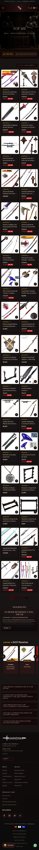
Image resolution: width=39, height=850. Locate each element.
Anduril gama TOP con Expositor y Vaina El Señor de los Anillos (28, 93)
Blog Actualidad (18, 773)
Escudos (4, 773)
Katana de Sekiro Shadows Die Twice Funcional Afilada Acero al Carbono (9, 192)
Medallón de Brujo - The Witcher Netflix (9, 489)
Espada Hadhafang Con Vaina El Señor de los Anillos (28, 423)
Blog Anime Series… (20, 776)
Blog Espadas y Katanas (21, 782)
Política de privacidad (19, 834)
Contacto (4, 799)
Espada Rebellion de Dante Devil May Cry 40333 (28, 325)
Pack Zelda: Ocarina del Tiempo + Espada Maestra (10, 292)
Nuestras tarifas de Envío (9, 805)
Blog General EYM (19, 770)
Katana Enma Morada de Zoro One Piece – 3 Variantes (10, 93)
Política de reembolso (19, 831)
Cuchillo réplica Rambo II (26, 389)
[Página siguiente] (27, 597)
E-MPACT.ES (31, 824)
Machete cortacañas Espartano (9, 456)
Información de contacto (19, 843)
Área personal (6, 796)
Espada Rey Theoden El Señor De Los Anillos (28, 292)
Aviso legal (19, 846)
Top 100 (9, 54)
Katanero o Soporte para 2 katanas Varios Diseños (9, 389)
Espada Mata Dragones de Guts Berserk (10, 126)
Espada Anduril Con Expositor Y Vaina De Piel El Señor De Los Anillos (9, 584)
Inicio (6, 33)
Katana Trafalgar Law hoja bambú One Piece (10, 226)
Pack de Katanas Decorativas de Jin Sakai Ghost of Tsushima (8, 159)
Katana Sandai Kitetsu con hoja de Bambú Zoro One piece (10, 325)
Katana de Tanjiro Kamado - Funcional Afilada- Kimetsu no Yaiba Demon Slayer (27, 259)
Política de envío (19, 840)
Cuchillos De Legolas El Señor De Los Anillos (10, 358)
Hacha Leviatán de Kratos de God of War (28, 226)
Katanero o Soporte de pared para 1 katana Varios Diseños (10, 520)
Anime (4, 779)
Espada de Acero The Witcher (28, 551)
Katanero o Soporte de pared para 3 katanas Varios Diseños (28, 489)
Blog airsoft (17, 779)
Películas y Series (7, 782)
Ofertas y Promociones (18, 33)
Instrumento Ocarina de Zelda (28, 456)
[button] (29, 8)
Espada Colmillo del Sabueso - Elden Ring (28, 358)
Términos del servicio (19, 837)
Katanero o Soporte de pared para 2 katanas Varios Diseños (28, 520)
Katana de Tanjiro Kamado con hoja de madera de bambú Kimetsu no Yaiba (27, 126)
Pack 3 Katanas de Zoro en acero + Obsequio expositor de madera (28, 584)
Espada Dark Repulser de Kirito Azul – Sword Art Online (10, 549)
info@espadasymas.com (9, 746)
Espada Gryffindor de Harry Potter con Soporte (28, 192)
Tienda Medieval (7, 776)
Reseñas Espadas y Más (9, 802)
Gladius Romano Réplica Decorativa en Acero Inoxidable (10, 423)
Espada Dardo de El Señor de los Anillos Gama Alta (27, 159)
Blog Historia (18, 785)
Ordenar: (20, 65)
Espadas (4, 770)
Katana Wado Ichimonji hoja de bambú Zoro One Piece (10, 259)
